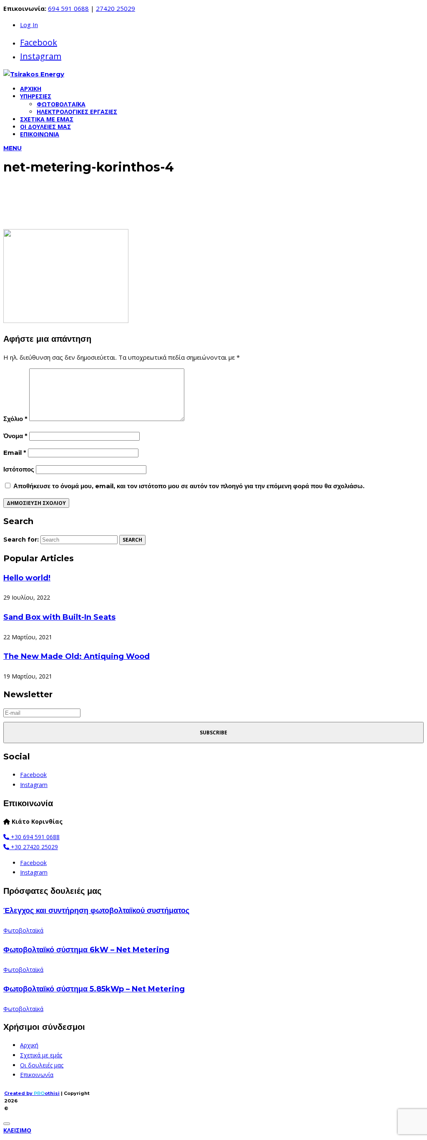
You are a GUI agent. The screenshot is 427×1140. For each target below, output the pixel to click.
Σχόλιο (15, 419)
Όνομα (15, 436)
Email (14, 453)
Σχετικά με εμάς (46, 119)
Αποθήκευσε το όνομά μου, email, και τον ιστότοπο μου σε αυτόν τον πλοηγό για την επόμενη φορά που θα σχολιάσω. (188, 486)
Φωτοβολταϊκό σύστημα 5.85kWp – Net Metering (94, 989)
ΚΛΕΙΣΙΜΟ (17, 1130)
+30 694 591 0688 (34, 837)
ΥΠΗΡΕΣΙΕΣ (35, 96)
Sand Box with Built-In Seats (59, 617)
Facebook (38, 42)
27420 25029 (115, 8)
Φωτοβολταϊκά (61, 104)
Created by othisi (32, 1093)
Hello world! (26, 578)
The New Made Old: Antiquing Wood (76, 656)
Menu (12, 148)
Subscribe (213, 732)
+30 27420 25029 (33, 847)
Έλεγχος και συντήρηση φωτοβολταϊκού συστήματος (96, 910)
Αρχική (30, 89)
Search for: (21, 539)
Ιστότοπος (18, 469)
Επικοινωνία (39, 134)
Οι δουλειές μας (45, 127)
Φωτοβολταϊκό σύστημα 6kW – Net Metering (86, 949)
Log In (29, 24)
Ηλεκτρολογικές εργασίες (77, 112)
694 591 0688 (68, 8)
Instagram (40, 56)
